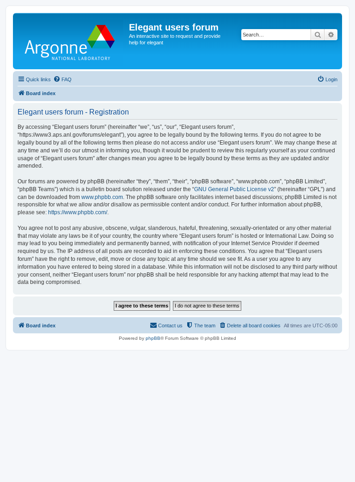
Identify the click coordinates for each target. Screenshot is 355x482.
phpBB (153, 338)
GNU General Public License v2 (234, 189)
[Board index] (72, 41)
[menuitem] (62, 79)
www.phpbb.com (102, 197)
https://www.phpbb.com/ (77, 212)
